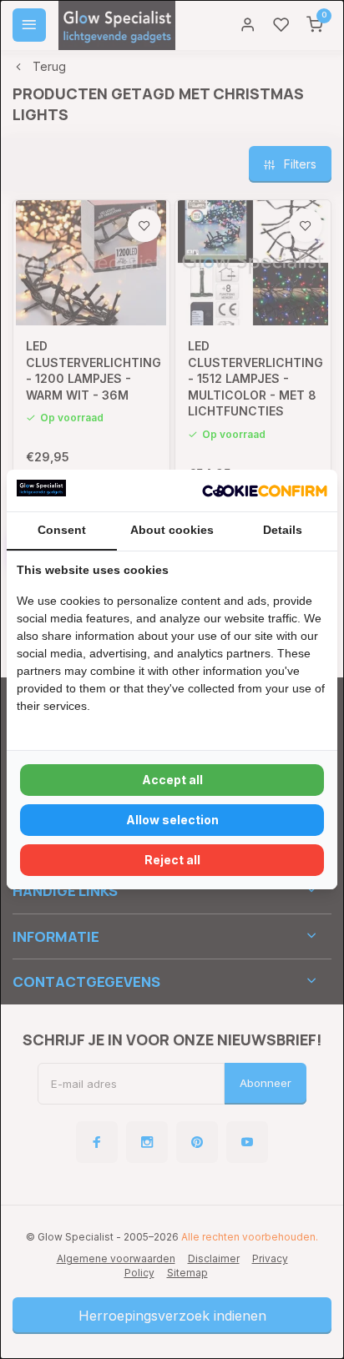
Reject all (172, 860)
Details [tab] (282, 529)
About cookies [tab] (172, 529)
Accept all (172, 780)
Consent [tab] (62, 529)
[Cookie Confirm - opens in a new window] (264, 490)
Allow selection (172, 820)
